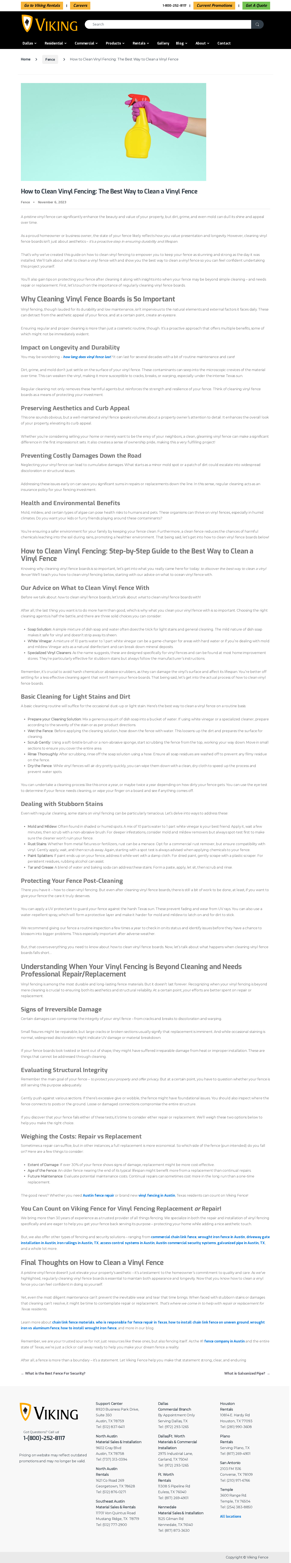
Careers (80, 5)
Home (25, 59)
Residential (54, 43)
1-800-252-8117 (174, 5)
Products (113, 43)
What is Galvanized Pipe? (247, 1373)
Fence (50, 59)
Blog (180, 43)
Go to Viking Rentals (42, 5)
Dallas (28, 43)
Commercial (84, 43)
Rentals (139, 43)
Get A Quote (256, 5)
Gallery (163, 43)
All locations (230, 1516)
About (201, 43)
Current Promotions (214, 5)
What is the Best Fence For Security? (53, 1373)
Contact (224, 43)
